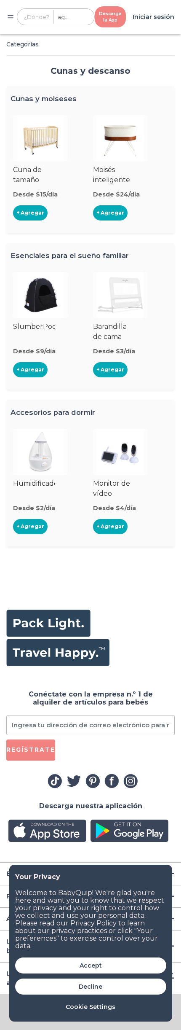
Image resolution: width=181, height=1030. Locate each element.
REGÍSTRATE (30, 749)
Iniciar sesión (153, 17)
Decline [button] (90, 986)
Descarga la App (110, 17)
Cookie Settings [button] (90, 1007)
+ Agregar (30, 213)
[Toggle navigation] (10, 17)
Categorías (22, 44)
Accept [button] (91, 965)
